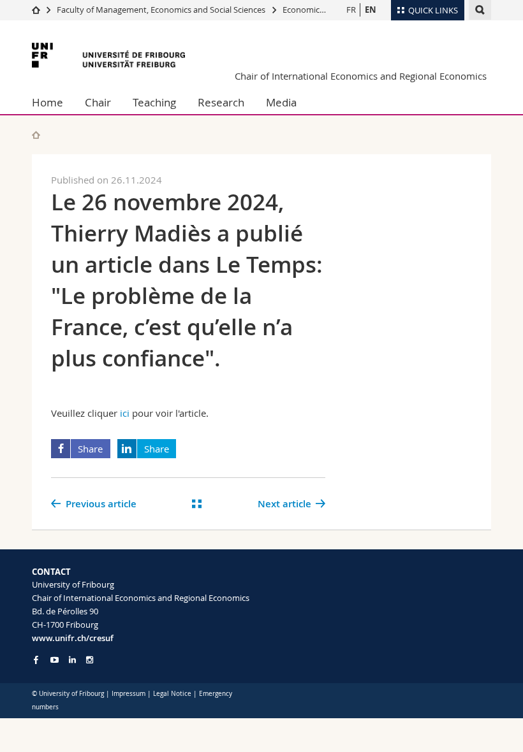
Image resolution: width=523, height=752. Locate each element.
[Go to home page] (36, 9)
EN (370, 9)
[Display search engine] (480, 10)
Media (281, 102)
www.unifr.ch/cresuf (73, 638)
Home (47, 102)
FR (351, 9)
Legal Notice (172, 694)
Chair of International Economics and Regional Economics (361, 75)
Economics (303, 9)
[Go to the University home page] (108, 55)
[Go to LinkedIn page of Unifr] (72, 660)
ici (124, 413)
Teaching (154, 102)
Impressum (128, 694)
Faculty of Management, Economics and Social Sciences (161, 9)
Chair (98, 102)
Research (221, 102)
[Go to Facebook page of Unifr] (36, 659)
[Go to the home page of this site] (36, 134)
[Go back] (197, 503)
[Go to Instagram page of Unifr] (89, 660)
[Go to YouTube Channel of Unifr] (54, 660)
